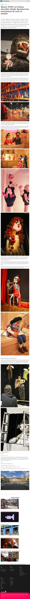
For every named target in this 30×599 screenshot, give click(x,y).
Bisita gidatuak (11, 583)
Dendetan (21, 570)
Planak (21, 567)
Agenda (20, 575)
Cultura (5, 15)
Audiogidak (11, 584)
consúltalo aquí (19, 458)
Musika (1, 584)
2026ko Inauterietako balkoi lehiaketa (7, 537)
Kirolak (1, 585)
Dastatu (11, 567)
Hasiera (2, 4)
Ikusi (1, 567)
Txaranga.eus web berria (5, 524)
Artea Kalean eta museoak (3, 570)
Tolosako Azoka (21, 569)
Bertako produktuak (12, 569)
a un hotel (10, 460)
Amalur (1, 583)
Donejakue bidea (2, 587)
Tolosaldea (21, 571)
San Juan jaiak (2, 580)
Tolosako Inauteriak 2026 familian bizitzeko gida (9, 511)
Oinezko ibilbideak (21, 574)
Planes (7, 15)
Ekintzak (2, 578)
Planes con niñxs (11, 15)
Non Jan (11, 571)
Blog (6, 4)
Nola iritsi (11, 580)
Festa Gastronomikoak (12, 570)
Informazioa (12, 578)
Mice (1, 586)
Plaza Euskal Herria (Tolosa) (4, 455)
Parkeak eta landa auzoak (3, 571)
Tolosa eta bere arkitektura (3, 569)
